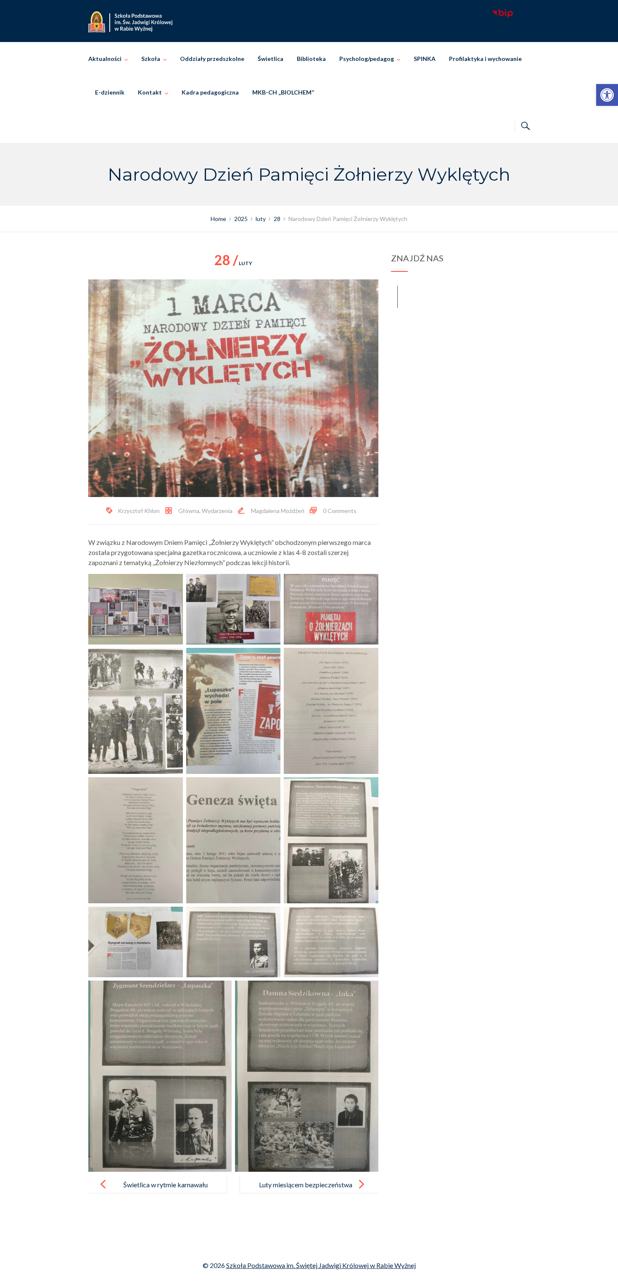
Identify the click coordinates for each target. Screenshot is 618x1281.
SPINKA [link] (425, 58)
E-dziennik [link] (109, 92)
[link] (607, 95)
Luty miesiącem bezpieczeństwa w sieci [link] (305, 1191)
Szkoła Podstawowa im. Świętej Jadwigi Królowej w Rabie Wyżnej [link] (321, 1265)
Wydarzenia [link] (217, 510)
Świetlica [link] (270, 58)
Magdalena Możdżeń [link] (277, 510)
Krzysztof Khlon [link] (139, 510)
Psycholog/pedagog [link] (366, 58)
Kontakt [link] (150, 92)
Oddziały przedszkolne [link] (212, 58)
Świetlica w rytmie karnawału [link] (165, 1185)
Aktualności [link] (104, 58)
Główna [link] (188, 510)
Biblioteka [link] (311, 58)
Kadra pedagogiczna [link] (210, 92)
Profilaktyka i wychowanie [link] (485, 58)
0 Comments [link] (340, 510)
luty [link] (233, 263)
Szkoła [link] (150, 58)
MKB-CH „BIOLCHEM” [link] (283, 92)
